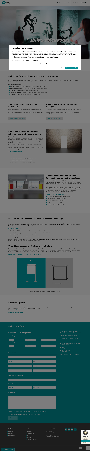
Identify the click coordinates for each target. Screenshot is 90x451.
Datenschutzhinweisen (54, 57)
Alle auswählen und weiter (71, 67)
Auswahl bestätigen (59, 67)
